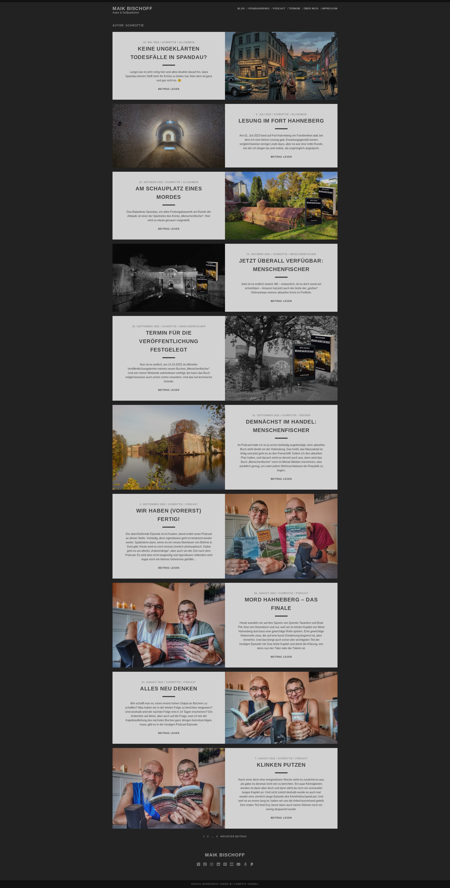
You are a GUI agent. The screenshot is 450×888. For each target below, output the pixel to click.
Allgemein (186, 42)
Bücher (305, 415)
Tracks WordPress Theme (210, 884)
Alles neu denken (168, 688)
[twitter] (198, 864)
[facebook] (205, 864)
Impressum (330, 8)
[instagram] (211, 864)
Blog (241, 8)
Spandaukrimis (259, 8)
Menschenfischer (303, 254)
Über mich (311, 8)
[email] (238, 864)
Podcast (279, 8)
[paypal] (251, 864)
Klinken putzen (281, 765)
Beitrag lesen (168, 89)
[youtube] (231, 864)
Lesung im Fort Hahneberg (281, 121)
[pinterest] (225, 864)
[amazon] (245, 864)
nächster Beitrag (233, 836)
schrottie (169, 42)
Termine (294, 8)
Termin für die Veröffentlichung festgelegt (168, 341)
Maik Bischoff (132, 8)
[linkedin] (218, 864)
